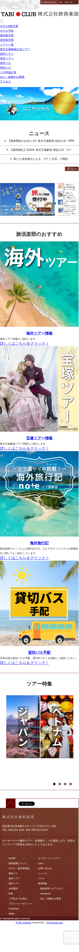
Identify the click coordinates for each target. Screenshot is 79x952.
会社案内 (13, 888)
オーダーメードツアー (49, 858)
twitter (12, 913)
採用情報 (42, 883)
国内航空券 (7, 35)
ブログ (41, 878)
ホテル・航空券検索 (19, 868)
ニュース (42, 873)
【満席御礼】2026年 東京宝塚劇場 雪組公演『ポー (41, 149)
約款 (11, 893)
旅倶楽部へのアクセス (51, 888)
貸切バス (5, 63)
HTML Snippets (23, 922)
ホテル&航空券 (9, 26)
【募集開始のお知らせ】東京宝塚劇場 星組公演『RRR (41, 140)
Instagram (45, 893)
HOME (12, 858)
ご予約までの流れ (18, 898)
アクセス (5, 81)
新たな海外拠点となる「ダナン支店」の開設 (41, 158)
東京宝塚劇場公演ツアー (15, 49)
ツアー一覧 (7, 44)
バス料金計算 (8, 72)
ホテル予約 (7, 30)
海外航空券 (7, 40)
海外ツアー (7, 58)
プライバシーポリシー (20, 903)
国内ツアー (7, 53)
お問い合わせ (45, 868)
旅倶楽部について (18, 863)
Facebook (14, 908)
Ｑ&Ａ (41, 863)
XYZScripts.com (54, 922)
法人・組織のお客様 (12, 76)
